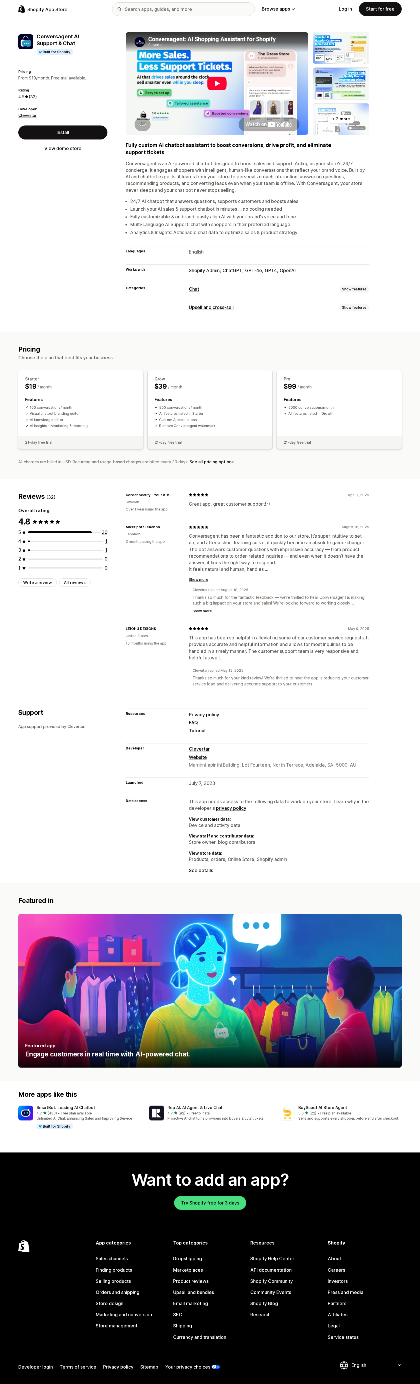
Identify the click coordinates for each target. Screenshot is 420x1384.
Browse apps (276, 9)
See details (201, 870)
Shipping (182, 1326)
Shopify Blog (264, 1303)
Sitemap (149, 1367)
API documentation (271, 1270)
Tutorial (197, 730)
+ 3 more (341, 118)
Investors (338, 1281)
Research (260, 1314)
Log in (345, 9)
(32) (33, 96)
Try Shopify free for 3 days (210, 1203)
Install (63, 132)
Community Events (270, 1292)
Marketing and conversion (124, 1314)
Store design (109, 1303)
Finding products (114, 1270)
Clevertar (27, 115)
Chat (194, 289)
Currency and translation (199, 1337)
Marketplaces (188, 1270)
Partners (337, 1303)
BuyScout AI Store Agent (322, 1107)
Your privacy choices (187, 1367)
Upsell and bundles (193, 1292)
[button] (79, 1118)
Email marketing (190, 1303)
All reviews (75, 582)
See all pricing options (211, 461)
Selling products (113, 1281)
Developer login (35, 1367)
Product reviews (191, 1281)
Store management (116, 1326)
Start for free (380, 9)
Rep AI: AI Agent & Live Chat (195, 1107)
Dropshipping (187, 1258)
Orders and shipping (117, 1292)
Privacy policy (204, 714)
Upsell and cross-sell (211, 307)
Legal (334, 1326)
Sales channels (112, 1258)
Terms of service (78, 1367)
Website (198, 757)
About (334, 1258)
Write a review (37, 582)
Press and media (345, 1292)
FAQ (193, 722)
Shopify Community (271, 1281)
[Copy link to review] (177, 494)
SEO (178, 1314)
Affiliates (337, 1314)
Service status (343, 1337)
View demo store (62, 148)
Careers (336, 1270)
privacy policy (231, 808)
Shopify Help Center (272, 1258)
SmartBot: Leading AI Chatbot (66, 1107)
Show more (198, 579)
